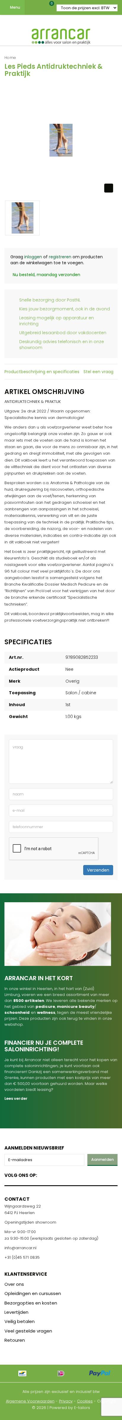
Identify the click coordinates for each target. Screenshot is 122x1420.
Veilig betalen (19, 1321)
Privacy (66, 1401)
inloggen (33, 257)
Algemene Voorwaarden (30, 1401)
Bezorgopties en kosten (30, 1303)
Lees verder (16, 1098)
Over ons (14, 1284)
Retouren (14, 1340)
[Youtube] (54, 1174)
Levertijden (16, 1312)
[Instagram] (64, 1174)
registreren (60, 257)
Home (10, 57)
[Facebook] (43, 1174)
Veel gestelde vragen (28, 1331)
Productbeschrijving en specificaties (41, 372)
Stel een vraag (98, 372)
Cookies (85, 1401)
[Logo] (61, 35)
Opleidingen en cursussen (32, 1293)
